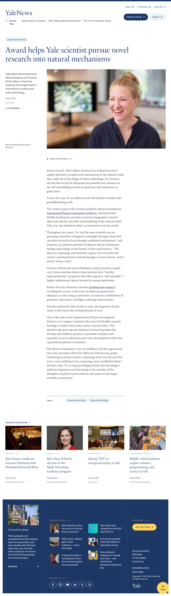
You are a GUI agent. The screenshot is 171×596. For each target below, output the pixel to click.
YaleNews (18, 13)
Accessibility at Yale (140, 567)
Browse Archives (140, 550)
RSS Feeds (137, 554)
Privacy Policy (138, 571)
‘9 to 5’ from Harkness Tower (97, 20)
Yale (136, 586)
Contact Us (137, 561)
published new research (102, 287)
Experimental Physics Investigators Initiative (72, 213)
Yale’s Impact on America (33, 20)
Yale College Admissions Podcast (64, 20)
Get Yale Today (142, 526)
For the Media (139, 557)
